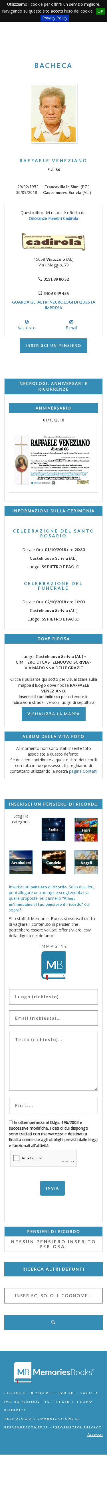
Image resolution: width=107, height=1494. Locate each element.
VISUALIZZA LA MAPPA (53, 714)
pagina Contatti (83, 771)
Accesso (95, 1434)
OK (100, 11)
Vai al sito (27, 327)
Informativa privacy (77, 1427)
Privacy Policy (54, 18)
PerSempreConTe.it (26, 1427)
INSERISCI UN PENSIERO (53, 345)
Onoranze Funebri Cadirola (53, 218)
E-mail (71, 327)
